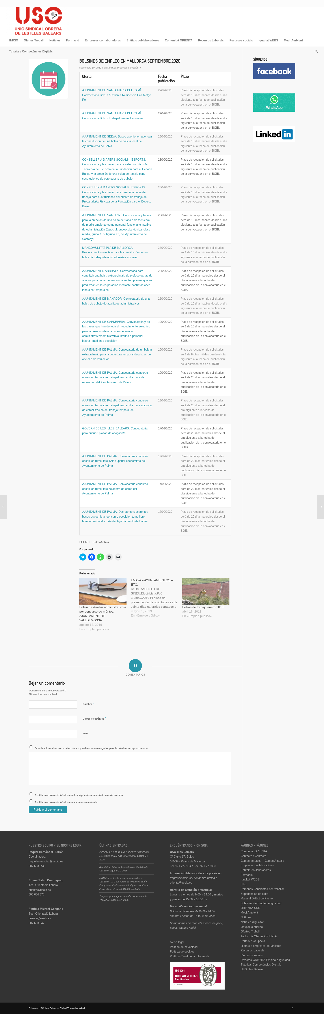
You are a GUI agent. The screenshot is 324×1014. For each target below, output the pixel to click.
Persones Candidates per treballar (262, 889)
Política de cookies (182, 951)
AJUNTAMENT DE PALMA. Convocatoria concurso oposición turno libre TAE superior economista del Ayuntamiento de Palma (115, 461)
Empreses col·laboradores (257, 865)
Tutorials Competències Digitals (261, 964)
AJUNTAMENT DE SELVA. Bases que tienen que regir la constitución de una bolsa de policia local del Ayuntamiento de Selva (117, 141)
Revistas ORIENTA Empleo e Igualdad (265, 960)
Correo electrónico (94, 718)
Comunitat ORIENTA (254, 851)
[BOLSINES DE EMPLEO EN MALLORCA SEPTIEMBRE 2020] (48, 79)
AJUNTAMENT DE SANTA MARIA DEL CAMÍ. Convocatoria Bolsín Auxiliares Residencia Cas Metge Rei (116, 95)
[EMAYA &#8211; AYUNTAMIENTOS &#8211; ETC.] (156, 598)
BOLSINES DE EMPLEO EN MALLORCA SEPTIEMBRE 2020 (129, 61)
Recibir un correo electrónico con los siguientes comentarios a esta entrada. (79, 795)
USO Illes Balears (252, 969)
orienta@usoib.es (40, 889)
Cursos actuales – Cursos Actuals (262, 860)
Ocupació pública (252, 927)
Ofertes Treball (250, 931)
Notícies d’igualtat (252, 922)
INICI (244, 884)
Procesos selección (127, 67)
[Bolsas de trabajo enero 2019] (205, 591)
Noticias (111, 67)
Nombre (88, 704)
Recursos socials (252, 955)
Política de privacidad (183, 947)
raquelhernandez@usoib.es (46, 861)
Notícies (246, 917)
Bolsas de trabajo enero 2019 (202, 607)
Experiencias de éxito (254, 893)
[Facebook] (292, 1008)
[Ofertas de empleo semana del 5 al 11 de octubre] (320, 507)
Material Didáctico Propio (257, 898)
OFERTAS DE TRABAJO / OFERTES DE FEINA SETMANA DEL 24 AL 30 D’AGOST (124, 854)
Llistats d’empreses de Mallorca (261, 945)
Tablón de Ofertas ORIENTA (259, 936)
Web (85, 733)
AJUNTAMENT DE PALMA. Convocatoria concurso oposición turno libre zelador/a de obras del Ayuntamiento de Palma (115, 488)
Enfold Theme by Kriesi (72, 1008)
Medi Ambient (249, 912)
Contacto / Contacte (253, 856)
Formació (247, 875)
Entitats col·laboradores (256, 870)
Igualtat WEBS (250, 879)
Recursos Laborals (252, 950)
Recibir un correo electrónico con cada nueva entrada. (66, 802)
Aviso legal (177, 942)
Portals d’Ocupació (253, 941)
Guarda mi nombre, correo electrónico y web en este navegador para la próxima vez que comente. (91, 748)
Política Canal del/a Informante (189, 956)
